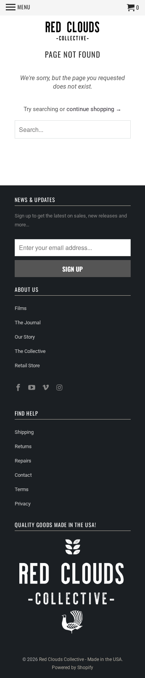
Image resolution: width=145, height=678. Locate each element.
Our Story (25, 337)
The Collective (30, 351)
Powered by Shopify (72, 667)
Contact (23, 475)
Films (21, 308)
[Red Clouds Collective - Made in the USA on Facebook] (19, 388)
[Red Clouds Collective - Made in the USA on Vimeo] (46, 388)
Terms (22, 489)
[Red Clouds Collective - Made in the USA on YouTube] (32, 388)
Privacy (23, 504)
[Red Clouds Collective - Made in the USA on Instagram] (60, 388)
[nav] (18, 7)
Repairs (23, 461)
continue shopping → (94, 109)
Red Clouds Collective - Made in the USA (80, 659)
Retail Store (27, 365)
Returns (23, 446)
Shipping (24, 432)
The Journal (28, 322)
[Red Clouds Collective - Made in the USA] (72, 32)
